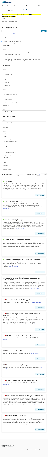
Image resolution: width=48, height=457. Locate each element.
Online (6, 157)
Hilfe (35, 5)
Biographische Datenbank (11, 102)
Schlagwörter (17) (6, 65)
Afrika (6, 133)
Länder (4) (5, 127)
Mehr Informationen (40, 189)
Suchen (4, 5)
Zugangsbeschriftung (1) (8, 116)
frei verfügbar (8, 122)
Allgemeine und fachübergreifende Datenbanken (16, 57)
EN (38, 5)
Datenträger (7, 155)
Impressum (22, 449)
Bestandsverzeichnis (9, 99)
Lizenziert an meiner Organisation (13, 41)
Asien (6, 136)
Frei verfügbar (8, 40)
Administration (37, 449)
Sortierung (18, 173)
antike (6, 77)
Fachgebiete (10, 5)
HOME (3, 18)
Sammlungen (17, 5)
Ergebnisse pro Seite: (31, 174)
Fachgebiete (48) (6, 45)
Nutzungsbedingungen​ (27, 5)
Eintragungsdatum (7, 169)
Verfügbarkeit (5, 37)
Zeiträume (5, 165)
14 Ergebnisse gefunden (7, 174)
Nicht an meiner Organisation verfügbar (14, 43)
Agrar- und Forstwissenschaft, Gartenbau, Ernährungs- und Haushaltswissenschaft (24, 52)
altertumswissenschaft (10, 74)
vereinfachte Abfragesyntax (11, 33)
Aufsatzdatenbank (9, 97)
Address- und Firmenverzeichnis (12, 91)
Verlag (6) (5, 162)
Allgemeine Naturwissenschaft (12, 54)
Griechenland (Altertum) (10, 141)
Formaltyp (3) (5, 146)
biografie (7, 82)
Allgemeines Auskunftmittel (11, 94)
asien (6, 79)
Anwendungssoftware (10, 152)
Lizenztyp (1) (5, 105)
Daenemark (7, 139)
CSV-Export (44, 174)
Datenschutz (29, 449)
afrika (6, 72)
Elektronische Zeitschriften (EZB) (9, 21)
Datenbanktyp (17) (7, 85)
